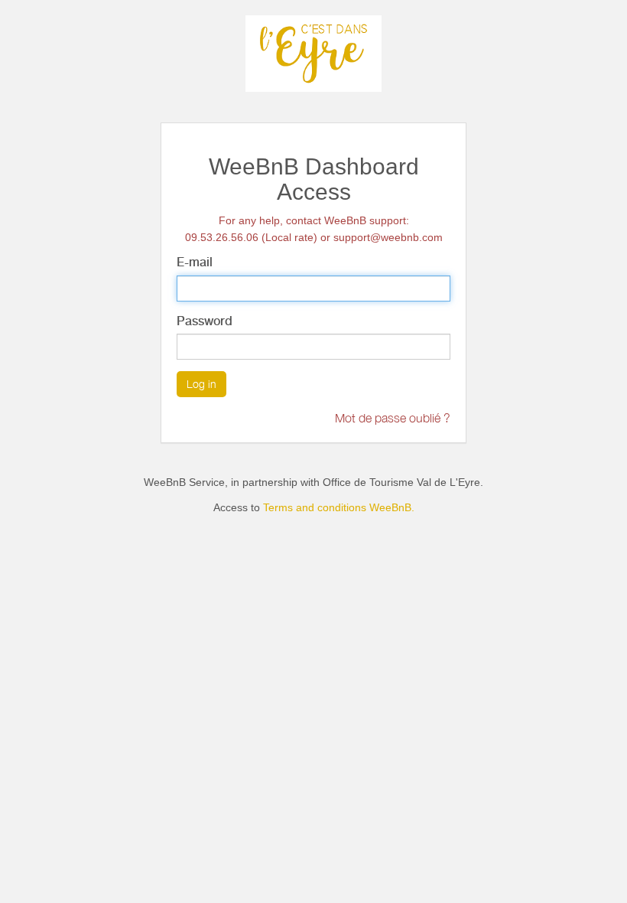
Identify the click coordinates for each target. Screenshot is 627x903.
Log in (201, 383)
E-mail (195, 262)
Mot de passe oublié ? (392, 418)
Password (204, 321)
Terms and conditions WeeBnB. (338, 507)
